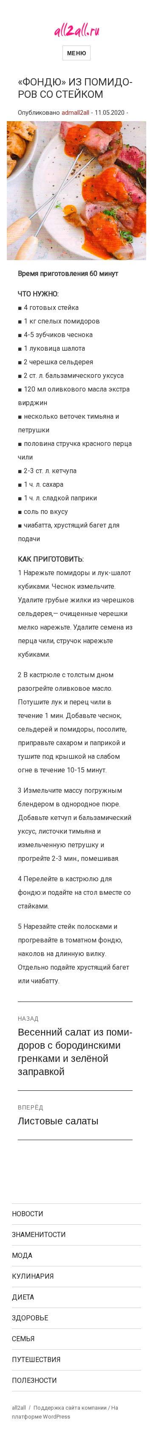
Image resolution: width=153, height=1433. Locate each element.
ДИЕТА (23, 1297)
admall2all (75, 112)
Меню (76, 53)
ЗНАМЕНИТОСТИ (39, 1235)
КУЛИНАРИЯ (33, 1276)
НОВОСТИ (27, 1214)
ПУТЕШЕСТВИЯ (36, 1360)
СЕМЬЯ (23, 1339)
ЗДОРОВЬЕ (30, 1318)
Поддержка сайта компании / (72, 1408)
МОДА (22, 1255)
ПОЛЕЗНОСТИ (34, 1380)
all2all (19, 1408)
